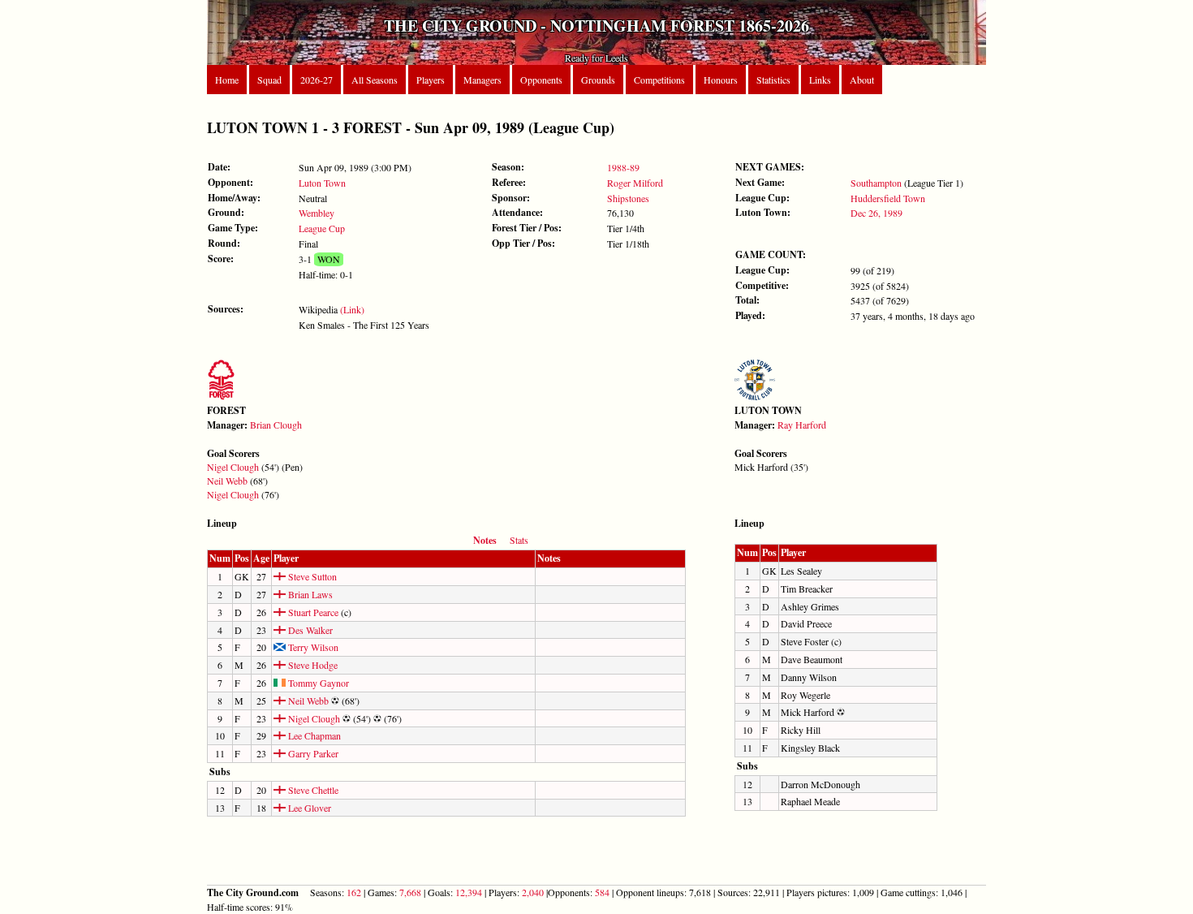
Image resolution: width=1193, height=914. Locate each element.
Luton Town (322, 182)
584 (602, 892)
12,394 (468, 892)
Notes (485, 540)
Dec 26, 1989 (876, 212)
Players (430, 79)
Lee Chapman (313, 735)
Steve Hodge (312, 664)
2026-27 (316, 79)
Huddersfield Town (888, 198)
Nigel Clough (233, 466)
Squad (269, 79)
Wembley (316, 212)
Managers (482, 79)
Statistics (773, 79)
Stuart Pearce (312, 612)
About (862, 79)
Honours (721, 79)
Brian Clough (276, 424)
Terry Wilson (312, 646)
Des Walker (309, 629)
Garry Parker (312, 753)
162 (354, 892)
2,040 (533, 892)
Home (227, 79)
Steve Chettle (312, 789)
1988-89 (623, 167)
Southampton (876, 182)
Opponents (541, 79)
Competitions (659, 79)
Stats (519, 539)
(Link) (352, 309)
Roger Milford (635, 182)
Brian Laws (309, 594)
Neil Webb (227, 480)
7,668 (410, 892)
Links (820, 79)
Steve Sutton (311, 576)
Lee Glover (308, 807)
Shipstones (628, 198)
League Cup (322, 228)
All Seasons (374, 79)
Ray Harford (801, 424)
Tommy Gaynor (317, 682)
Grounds (598, 79)
